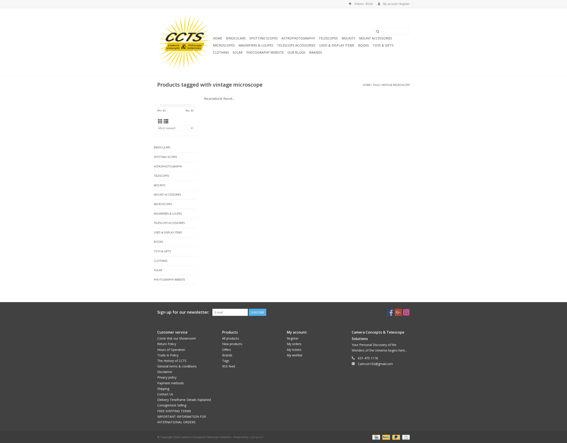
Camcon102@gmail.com (375, 364)
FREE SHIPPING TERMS (174, 411)
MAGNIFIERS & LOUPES (256, 45)
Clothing (221, 52)
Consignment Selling (171, 405)
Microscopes (224, 45)
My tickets (294, 350)
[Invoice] (405, 437)
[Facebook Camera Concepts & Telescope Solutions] (390, 312)
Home (217, 38)
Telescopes (328, 38)
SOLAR (238, 52)
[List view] (166, 121)
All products (230, 338)
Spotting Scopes (263, 38)
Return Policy (166, 344)
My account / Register (396, 4)
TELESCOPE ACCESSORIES (296, 45)
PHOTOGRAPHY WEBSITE (265, 52)
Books (363, 45)
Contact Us (165, 394)
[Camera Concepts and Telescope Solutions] (184, 42)
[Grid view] (160, 121)
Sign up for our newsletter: (183, 312)
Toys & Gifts (383, 45)
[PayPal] (386, 437)
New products (232, 344)
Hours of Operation (171, 350)
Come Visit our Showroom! (176, 338)
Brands (315, 52)
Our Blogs (296, 52)
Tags (376, 85)
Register (293, 338)
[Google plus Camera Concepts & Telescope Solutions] (398, 312)
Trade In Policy (168, 355)
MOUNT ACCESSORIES (375, 38)
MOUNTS (348, 38)
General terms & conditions (177, 366)
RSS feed (228, 366)
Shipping (163, 389)
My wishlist (295, 355)
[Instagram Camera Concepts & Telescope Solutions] (406, 312)
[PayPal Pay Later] (396, 437)
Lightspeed (256, 437)
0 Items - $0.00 (363, 4)
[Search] (377, 31)
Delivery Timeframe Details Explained (184, 400)
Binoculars (236, 38)
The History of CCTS (171, 361)
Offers (226, 350)
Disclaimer (164, 372)
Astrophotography (298, 38)
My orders (294, 344)
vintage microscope (396, 85)
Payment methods (170, 383)
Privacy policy (167, 377)
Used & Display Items (336, 45)
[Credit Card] (376, 437)
